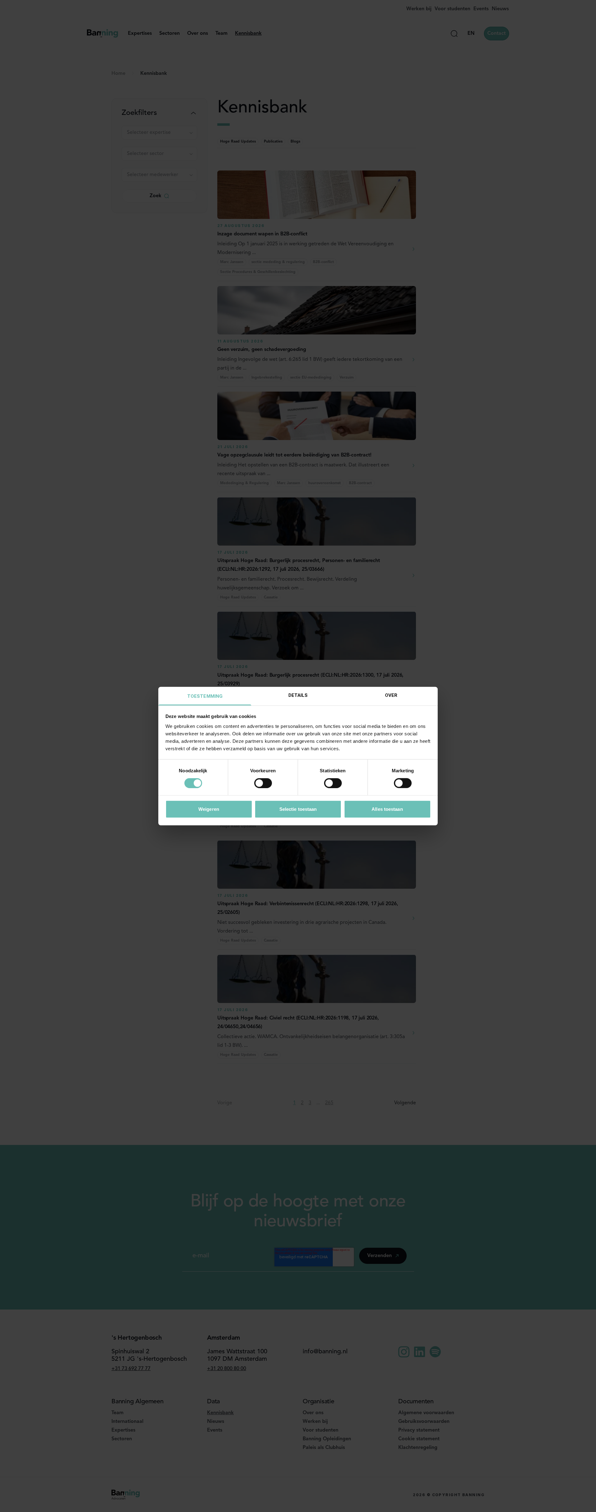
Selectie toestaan (298, 808)
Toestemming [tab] (205, 696)
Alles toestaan (387, 808)
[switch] (263, 783)
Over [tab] (391, 695)
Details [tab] (298, 695)
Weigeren (208, 808)
